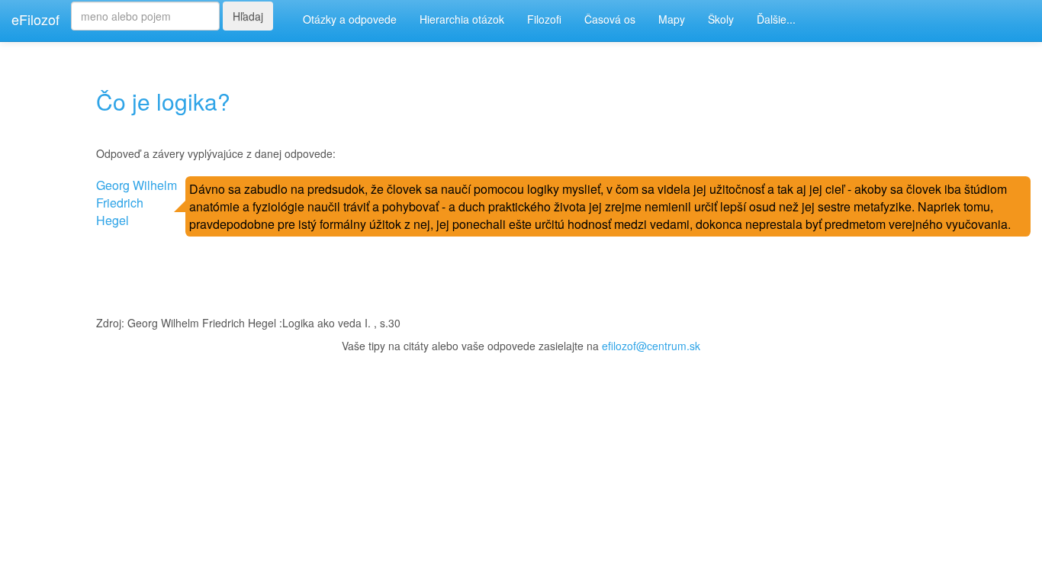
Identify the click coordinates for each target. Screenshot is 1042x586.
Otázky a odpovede (350, 19)
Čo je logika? (163, 101)
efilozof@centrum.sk (651, 345)
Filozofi (544, 19)
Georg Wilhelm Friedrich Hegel (136, 202)
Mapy (671, 19)
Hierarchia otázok (462, 19)
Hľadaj (248, 16)
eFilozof (35, 19)
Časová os (609, 19)
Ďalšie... (776, 19)
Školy (721, 19)
